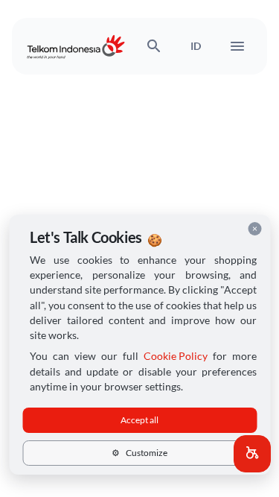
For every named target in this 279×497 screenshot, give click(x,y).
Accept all (139, 419)
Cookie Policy (176, 356)
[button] (252, 453)
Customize (139, 452)
